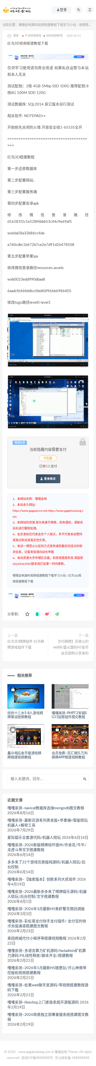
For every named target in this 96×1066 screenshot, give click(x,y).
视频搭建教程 (54, 35)
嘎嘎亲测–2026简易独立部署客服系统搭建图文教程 (48, 1017)
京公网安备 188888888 (72, 1058)
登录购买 (49, 478)
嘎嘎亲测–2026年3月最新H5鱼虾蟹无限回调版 (46, 909)
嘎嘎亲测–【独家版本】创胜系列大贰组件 (41, 879)
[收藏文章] (27, 614)
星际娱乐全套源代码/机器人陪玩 (34, 838)
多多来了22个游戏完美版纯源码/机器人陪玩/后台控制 (46, 864)
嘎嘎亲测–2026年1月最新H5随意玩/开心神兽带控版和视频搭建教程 (46, 970)
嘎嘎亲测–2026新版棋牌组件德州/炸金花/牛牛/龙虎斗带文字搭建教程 (46, 847)
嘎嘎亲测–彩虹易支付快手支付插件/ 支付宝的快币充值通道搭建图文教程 (46, 923)
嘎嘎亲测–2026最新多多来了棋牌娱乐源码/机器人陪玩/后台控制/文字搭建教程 (47, 894)
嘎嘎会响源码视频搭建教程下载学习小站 (47, 25)
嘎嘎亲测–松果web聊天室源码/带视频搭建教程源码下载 (47, 987)
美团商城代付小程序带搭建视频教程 (36, 938)
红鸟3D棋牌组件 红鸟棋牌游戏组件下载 (25, 644)
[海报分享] (57, 614)
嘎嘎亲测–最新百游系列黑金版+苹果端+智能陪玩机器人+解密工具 (47, 823)
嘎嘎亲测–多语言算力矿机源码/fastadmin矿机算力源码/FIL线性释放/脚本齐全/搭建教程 (46, 953)
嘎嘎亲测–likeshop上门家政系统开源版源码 (43, 1002)
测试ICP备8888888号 (37, 1058)
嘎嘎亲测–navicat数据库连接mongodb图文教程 (45, 808)
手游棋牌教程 (33, 35)
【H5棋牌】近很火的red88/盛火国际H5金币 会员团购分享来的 (71, 647)
